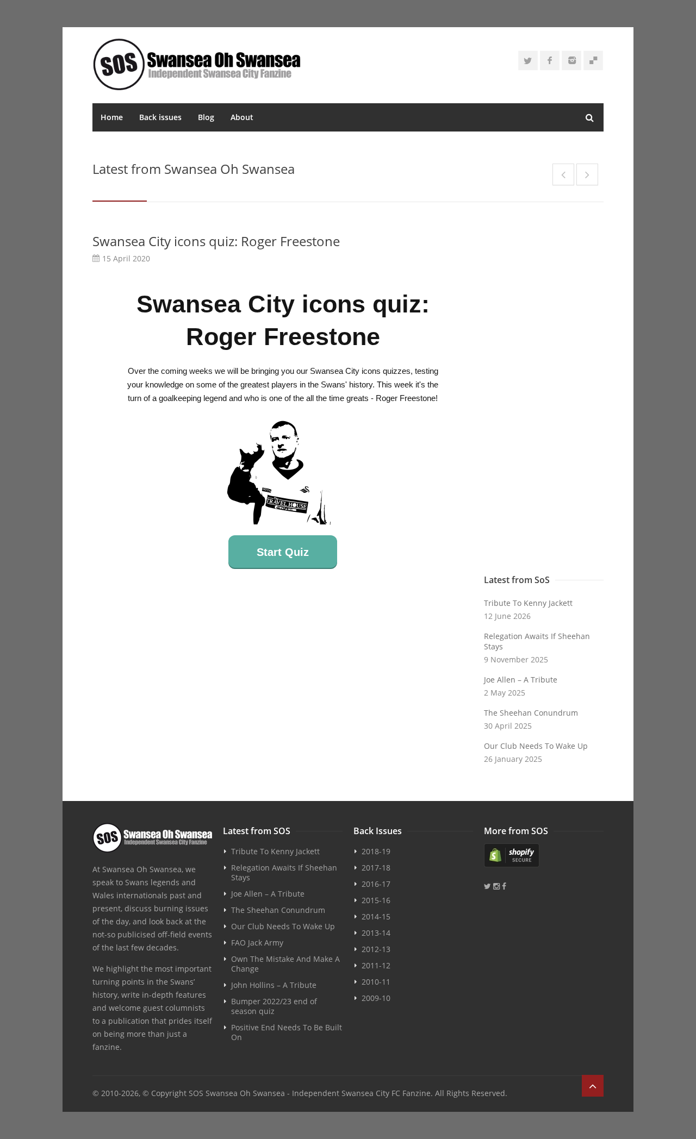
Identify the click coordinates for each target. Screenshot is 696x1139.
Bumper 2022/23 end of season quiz (274, 1006)
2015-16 (376, 900)
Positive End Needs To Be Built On (286, 1032)
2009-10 (376, 998)
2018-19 (376, 851)
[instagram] (571, 60)
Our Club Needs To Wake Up (536, 746)
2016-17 (376, 884)
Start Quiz (283, 552)
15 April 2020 (126, 258)
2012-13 (376, 949)
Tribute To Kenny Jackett (528, 603)
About (242, 117)
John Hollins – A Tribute (273, 985)
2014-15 (376, 916)
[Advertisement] (544, 395)
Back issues (160, 117)
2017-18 (376, 867)
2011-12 (376, 965)
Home (112, 117)
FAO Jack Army (257, 942)
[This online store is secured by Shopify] (544, 855)
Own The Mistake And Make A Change (285, 964)
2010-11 (376, 982)
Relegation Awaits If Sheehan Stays (537, 641)
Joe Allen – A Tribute (520, 679)
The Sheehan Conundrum (531, 713)
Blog (206, 117)
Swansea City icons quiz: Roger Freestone (216, 241)
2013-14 (376, 933)
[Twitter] (528, 60)
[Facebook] (550, 60)
